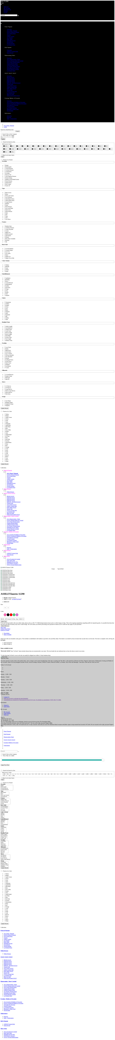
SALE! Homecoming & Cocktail (15, 520)
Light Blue (8, 425)
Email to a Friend (5, 630)
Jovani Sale (10, 509)
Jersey (6, 307)
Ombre (7, 269)
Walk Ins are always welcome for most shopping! (16, 698)
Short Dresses (8, 211)
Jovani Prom (10, 484)
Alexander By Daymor (12, 537)
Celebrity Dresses (9, 227)
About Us (6, 705)
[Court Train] (4, 838)
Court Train (8, 331)
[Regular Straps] (5, 863)
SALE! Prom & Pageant (13, 474)
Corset (7, 231)
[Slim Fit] (4, 852)
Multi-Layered (8, 234)
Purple (7, 431)
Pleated (7, 237)
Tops (6, 216)
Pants (6, 205)
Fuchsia (7, 441)
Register (6, 11)
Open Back (8, 235)
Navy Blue (8, 430)
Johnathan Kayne (11, 483)
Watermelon (8, 442)
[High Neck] (4, 844)
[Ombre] (3, 817)
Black (6, 456)
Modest (7, 203)
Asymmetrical (8, 328)
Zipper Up (7, 256)
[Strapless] (5, 866)
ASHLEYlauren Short (12, 524)
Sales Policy (7, 706)
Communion (8, 171)
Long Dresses (8, 202)
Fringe (7, 289)
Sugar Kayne (10, 554)
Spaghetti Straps (9, 404)
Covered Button (9, 248)
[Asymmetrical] (4, 835)
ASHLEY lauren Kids (12, 553)
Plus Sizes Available (10, 238)
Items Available (7, 634)
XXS (87, 149)
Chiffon (7, 303)
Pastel (6, 271)
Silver (6, 459)
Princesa (9, 547)
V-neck (7, 367)
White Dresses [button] (4, 950)
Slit (6, 242)
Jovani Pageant (10, 486)
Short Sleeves (8, 392)
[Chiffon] (3, 828)
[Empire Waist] (4, 849)
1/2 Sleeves (8, 386)
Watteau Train (8, 340)
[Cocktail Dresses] (7, 789)
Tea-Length (8, 339)
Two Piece (8, 219)
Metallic (7, 266)
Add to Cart (3, 621)
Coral (6, 448)
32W (79, 149)
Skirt (6, 213)
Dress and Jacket (9, 195)
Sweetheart (8, 366)
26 (94, 146)
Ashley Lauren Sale (12, 506)
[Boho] (5, 794)
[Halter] (4, 842)
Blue (6, 428)
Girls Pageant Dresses (10, 176)
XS (94, 149)
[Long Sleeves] (5, 858)
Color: (2, 611)
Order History (7, 713)
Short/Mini (8, 335)
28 (100, 146)
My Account (7, 8)
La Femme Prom (11, 487)
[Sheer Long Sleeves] (5, 859)
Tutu (6, 217)
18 (70, 146)
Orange (7, 447)
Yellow (7, 414)
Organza (7, 311)
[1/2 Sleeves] (5, 855)
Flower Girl (8, 174)
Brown (7, 455)
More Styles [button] (4, 1028)
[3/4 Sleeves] (5, 856)
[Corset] (5, 803)
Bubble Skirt (8, 226)
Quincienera (7, 745)
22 (82, 146)
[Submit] (18, 15)
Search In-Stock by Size (9, 142)
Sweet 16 (7, 185)
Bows (6, 281)
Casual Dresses (9, 168)
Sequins (7, 295)
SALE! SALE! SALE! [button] (7, 957)
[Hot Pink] (5, 614)
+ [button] (4, 490)
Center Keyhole (9, 229)
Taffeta (7, 318)
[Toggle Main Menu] (1, 23)
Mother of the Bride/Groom (12, 179)
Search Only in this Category (10, 134)
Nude (6, 452)
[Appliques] (4, 820)
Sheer (6, 255)
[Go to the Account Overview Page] (1, 4)
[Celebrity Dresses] (5, 801)
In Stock (19, 599)
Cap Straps (8, 400)
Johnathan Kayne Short (12, 527)
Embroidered (8, 284)
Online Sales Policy (5, 629)
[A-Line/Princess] (4, 848)
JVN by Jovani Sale (12, 510)
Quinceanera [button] (4, 1013)
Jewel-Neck (8, 352)
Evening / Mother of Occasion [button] (8, 999)
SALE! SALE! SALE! (9, 739)
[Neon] (3, 816)
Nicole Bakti (10, 543)
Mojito (7, 415)
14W (12, 149)
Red (6, 445)
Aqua (6, 422)
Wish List (6, 6)
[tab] (59, 479)
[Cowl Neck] (4, 841)
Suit (6, 214)
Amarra (9, 477)
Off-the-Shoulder (9, 355)
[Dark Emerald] (14, 614)
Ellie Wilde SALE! (11, 507)
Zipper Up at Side (9, 258)
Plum (6, 444)
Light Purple (8, 434)
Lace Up (7, 251)
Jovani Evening (11, 539)
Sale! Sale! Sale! (11, 560)
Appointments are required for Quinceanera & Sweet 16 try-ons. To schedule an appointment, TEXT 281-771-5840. (32, 700)
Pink (6, 437)
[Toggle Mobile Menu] (1, 727)
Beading (7, 279)
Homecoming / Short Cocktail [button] (8, 981)
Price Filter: (6, 135)
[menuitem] (59, 7)
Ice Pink (7, 436)
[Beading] (4, 821)
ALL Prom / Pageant (12, 473)
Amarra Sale (10, 503)
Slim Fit (7, 379)
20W (34, 149)
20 (76, 146)
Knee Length (8, 334)
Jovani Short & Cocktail (13, 529)
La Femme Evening (12, 540)
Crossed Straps (9, 250)
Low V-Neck (8, 353)
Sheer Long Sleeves (10, 390)
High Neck (8, 350)
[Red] (11, 614)
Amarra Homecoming (12, 523)
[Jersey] (3, 831)
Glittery (7, 265)
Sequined (7, 314)
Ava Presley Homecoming (13, 526)
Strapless (7, 364)
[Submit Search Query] (18, 751)
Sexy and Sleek (9, 208)
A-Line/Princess (9, 374)
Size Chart (3, 627)
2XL (12, 152)
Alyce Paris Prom (11, 476)
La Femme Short (11, 530)
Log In (5, 12)
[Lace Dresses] (5, 796)
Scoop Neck (8, 361)
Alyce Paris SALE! (12, 504)
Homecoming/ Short (9, 737)
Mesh (6, 310)
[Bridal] (7, 785)
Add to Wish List (5, 626)
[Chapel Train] (4, 837)
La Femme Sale (11, 511)
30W (72, 149)
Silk (6, 316)
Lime (6, 420)
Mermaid (7, 377)
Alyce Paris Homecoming (13, 522)
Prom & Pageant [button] (5, 930)
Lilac (6, 433)
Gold (6, 453)
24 (88, 146)
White (6, 461)
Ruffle (6, 292)
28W (64, 149)
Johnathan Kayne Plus (12, 562)
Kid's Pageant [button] (4, 1021)
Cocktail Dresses (9, 170)
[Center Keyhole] (5, 802)
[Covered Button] (5, 806)
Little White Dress (9, 200)
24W (49, 149)
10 (45, 146)
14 (57, 146)
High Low (7, 232)
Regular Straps (9, 402)
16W (20, 149)
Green (6, 419)
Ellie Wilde (9, 482)
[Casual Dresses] (7, 788)
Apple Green (8, 417)
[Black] (8, 614)
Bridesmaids (8, 167)
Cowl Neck (8, 347)
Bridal (6, 165)
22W (42, 149)
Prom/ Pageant (7, 731)
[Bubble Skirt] (5, 799)
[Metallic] (3, 815)
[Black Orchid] (17, 614)
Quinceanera (8, 182)
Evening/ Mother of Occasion (11, 742)
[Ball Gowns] (5, 792)
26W (57, 149)
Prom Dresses (8, 181)
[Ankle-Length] (4, 834)
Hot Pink (7, 439)
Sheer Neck (8, 363)
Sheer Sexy (8, 210)
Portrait (7, 358)
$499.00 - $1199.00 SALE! (13, 502)
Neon (6, 268)
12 (51, 146)
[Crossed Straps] (5, 808)
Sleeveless (7, 394)
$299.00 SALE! (11, 499)
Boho (6, 194)
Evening (7, 173)
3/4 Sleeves (8, 387)
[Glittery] (3, 813)
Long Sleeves (8, 389)
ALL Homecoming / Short (13, 519)
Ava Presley (10, 480)
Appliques (7, 278)
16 (64, 146)
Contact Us (6, 697)
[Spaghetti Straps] (5, 865)
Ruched (7, 240)
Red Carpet (8, 184)
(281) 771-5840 (4, 1)
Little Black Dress (9, 199)
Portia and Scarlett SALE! (13, 514)
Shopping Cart (7, 9)
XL (6, 152)
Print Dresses (8, 206)
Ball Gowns (8, 192)
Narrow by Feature (8, 159)
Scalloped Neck (9, 359)
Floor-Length (8, 332)
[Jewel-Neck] (4, 845)
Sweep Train (8, 337)
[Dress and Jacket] (5, 795)
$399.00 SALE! (11, 500)
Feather (7, 286)
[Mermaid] (4, 851)
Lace (6, 290)
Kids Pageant (7, 734)
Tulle (6, 319)
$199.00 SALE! (11, 497)
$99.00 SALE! (10, 496)
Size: (2, 604)
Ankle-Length (8, 326)
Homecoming (8, 178)
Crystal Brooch (9, 282)
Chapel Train (8, 329)
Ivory (6, 450)
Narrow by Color (7, 411)
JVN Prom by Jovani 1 (12, 563)
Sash (6, 293)
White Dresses (10, 492)
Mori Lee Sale (10, 513)
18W (27, 149)
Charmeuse (8, 302)
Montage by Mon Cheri (13, 541)
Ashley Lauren (10, 479)
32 (6, 149)
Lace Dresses (8, 197)
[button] (8, 27)
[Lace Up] (5, 809)
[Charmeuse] (3, 827)
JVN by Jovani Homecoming (14, 564)
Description (6, 633)
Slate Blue (7, 426)
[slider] (103, 760)
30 (106, 146)
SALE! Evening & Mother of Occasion (16, 536)
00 (12, 146)
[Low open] (5, 810)
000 (6, 146)
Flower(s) (7, 287)
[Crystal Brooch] (4, 824)
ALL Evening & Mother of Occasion (16, 534)
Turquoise (7, 423)
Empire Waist (8, 376)
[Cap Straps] (5, 862)
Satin (6, 313)
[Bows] (4, 823)
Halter (6, 349)
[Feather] (3, 830)
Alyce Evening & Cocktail (13, 559)
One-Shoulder (8, 356)
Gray (6, 458)
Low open (7, 253)
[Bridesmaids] (7, 787)
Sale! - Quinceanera (12, 549)
